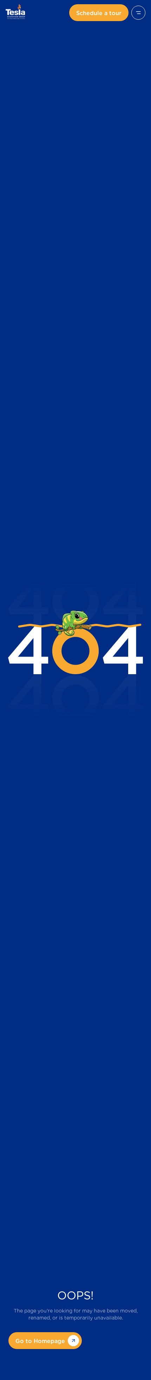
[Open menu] (138, 13)
